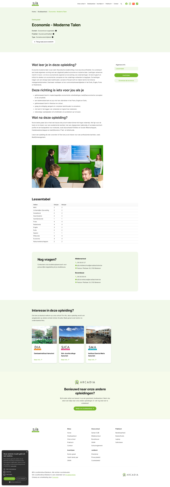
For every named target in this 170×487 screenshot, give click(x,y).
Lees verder (13, 466)
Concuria (55, 477)
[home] (35, 3)
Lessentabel (120, 69)
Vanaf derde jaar (72, 457)
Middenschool (96, 436)
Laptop (117, 439)
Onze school (71, 439)
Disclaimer (94, 454)
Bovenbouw (95, 439)
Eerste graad (71, 454)
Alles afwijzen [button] (21, 478)
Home (34, 12)
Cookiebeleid (95, 460)
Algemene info (120, 65)
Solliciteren (119, 442)
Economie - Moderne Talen (58, 12)
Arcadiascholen (70, 475)
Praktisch (70, 442)
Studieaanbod (91, 3)
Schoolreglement (96, 445)
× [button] (26, 452)
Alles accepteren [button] (9, 478)
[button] (82, 4)
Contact (116, 3)
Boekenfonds (119, 436)
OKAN (93, 442)
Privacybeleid (95, 457)
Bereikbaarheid (120, 433)
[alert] (15, 467)
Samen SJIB (95, 433)
